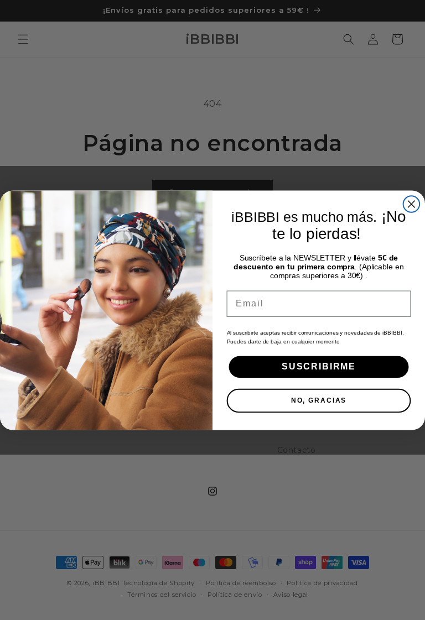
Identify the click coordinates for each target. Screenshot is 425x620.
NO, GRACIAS (318, 400)
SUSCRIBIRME (319, 366)
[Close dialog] (411, 204)
